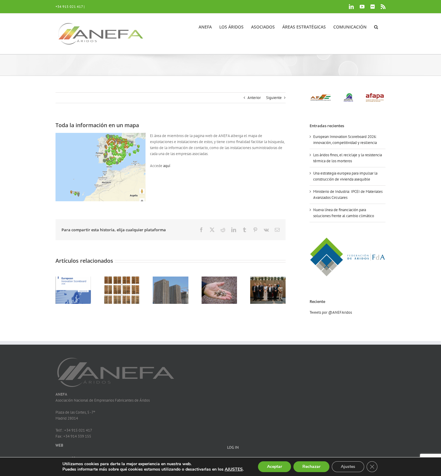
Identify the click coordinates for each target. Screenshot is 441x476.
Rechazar (311, 466)
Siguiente (274, 97)
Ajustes (348, 466)
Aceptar (274, 466)
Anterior (254, 97)
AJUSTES (234, 469)
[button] (376, 26)
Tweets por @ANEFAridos (331, 312)
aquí (166, 165)
